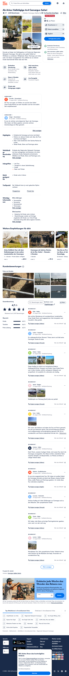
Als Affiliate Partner (57, 649)
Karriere (42, 644)
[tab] (17, 611)
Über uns (42, 641)
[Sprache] (57, 3)
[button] (11, 13)
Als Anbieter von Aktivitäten (56, 642)
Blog (41, 646)
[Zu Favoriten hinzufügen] (25, 233)
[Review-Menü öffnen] (64, 312)
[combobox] (26, 3)
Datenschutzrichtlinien (57, 603)
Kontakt (29, 641)
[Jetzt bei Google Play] (19, 642)
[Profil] (63, 3)
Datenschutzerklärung (32, 646)
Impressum (29, 644)
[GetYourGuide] (5, 3)
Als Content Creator (57, 646)
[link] (15, 246)
